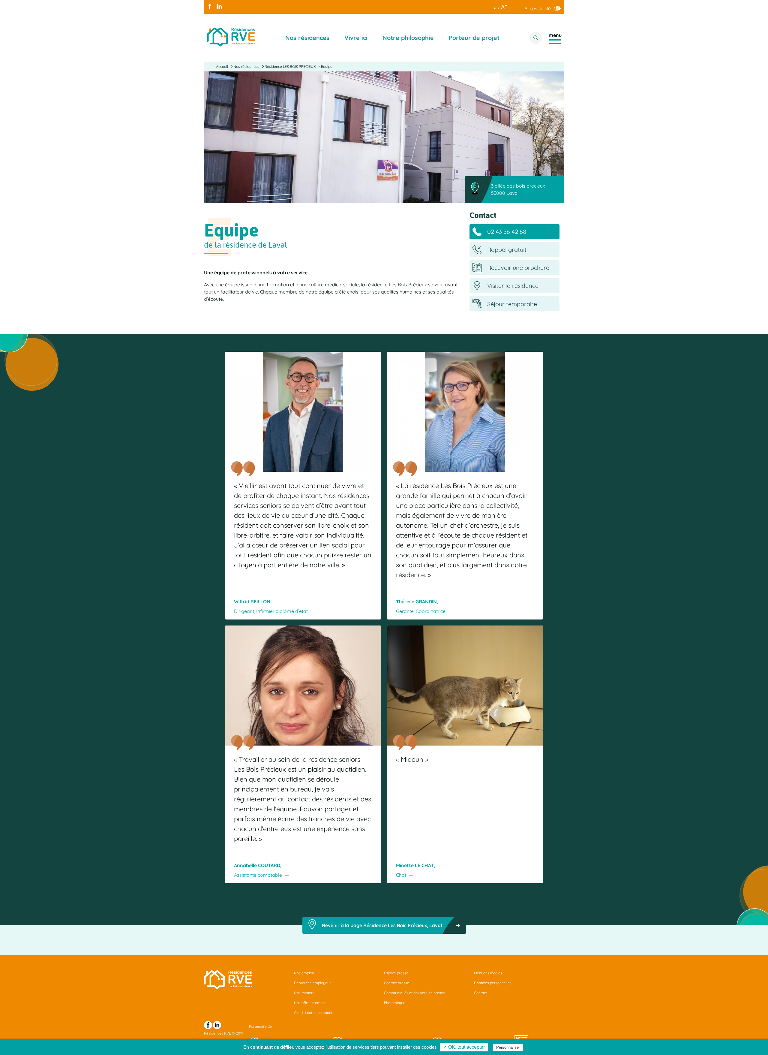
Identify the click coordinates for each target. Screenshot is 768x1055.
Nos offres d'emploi (310, 1002)
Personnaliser (508, 1047)
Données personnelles (493, 983)
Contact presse (396, 983)
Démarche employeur (312, 983)
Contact (480, 992)
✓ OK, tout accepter (464, 1047)
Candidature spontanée (313, 1012)
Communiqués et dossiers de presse (414, 992)
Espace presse (396, 973)
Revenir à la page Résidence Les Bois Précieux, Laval (382, 925)
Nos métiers (304, 992)
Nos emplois (304, 973)
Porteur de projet (474, 37)
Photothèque (394, 1002)
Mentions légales (488, 973)
